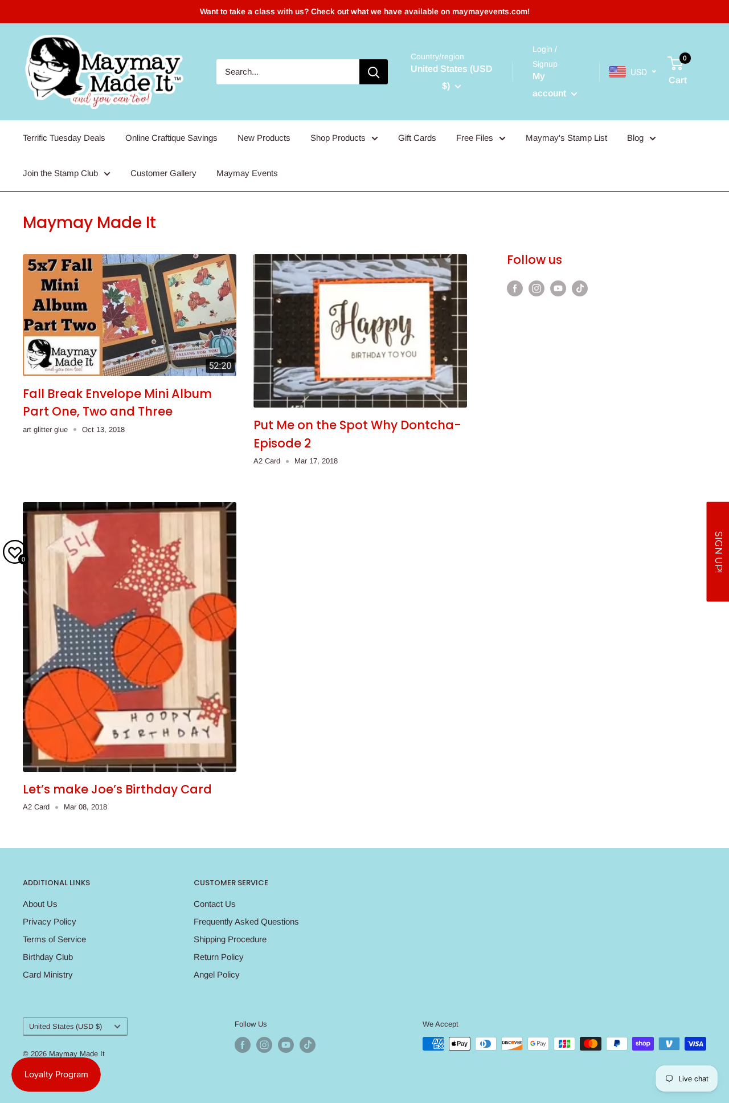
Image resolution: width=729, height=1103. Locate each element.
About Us (40, 904)
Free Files (474, 138)
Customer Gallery (163, 173)
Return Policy (219, 957)
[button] (717, 551)
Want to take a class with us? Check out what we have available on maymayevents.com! (365, 11)
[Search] (373, 71)
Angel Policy (217, 974)
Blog (635, 138)
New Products (263, 138)
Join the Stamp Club (60, 173)
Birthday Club (48, 957)
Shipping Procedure (230, 939)
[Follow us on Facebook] (515, 288)
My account (550, 84)
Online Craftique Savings (171, 138)
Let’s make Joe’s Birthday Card (117, 789)
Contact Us (215, 904)
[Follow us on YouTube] (558, 288)
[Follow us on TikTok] (580, 288)
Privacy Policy (49, 921)
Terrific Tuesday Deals (64, 138)
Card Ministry (48, 974)
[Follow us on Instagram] (536, 288)
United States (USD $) (65, 1026)
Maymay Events (247, 173)
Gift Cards (417, 138)
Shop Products (338, 138)
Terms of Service (54, 939)
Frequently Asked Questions (246, 921)
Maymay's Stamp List (566, 138)
